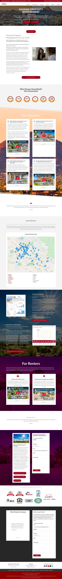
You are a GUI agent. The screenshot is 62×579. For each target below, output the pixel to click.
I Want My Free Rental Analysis (39, 320)
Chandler (35, 275)
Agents (53, 4)
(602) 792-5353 (5, 1)
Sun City (34, 281)
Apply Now (58, 1)
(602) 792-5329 (23, 1)
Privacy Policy (38, 573)
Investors (41, 4)
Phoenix (9, 274)
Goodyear (10, 282)
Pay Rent (45, 1)
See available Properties (19, 476)
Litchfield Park (11, 278)
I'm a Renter (36, 22)
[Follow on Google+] (52, 566)
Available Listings (33, 570)
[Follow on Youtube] (46, 566)
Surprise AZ (10, 279)
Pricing (26, 570)
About (38, 570)
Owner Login (46, 570)
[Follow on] (48, 566)
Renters (47, 4)
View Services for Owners (19, 473)
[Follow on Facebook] (44, 566)
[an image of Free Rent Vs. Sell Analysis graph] (44, 345)
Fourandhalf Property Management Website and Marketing (31, 574)
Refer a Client (17, 480)
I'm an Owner (26, 22)
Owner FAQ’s (14, 570)
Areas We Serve (34, 4)
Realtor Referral (22, 570)
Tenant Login (51, 570)
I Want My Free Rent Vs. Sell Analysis (15, 351)
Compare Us (30, 31)
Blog (43, 570)
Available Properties (52, 1)
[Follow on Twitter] (50, 566)
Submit (36, 470)
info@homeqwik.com (31, 566)
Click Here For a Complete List (31, 19)
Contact (58, 4)
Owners (28, 4)
